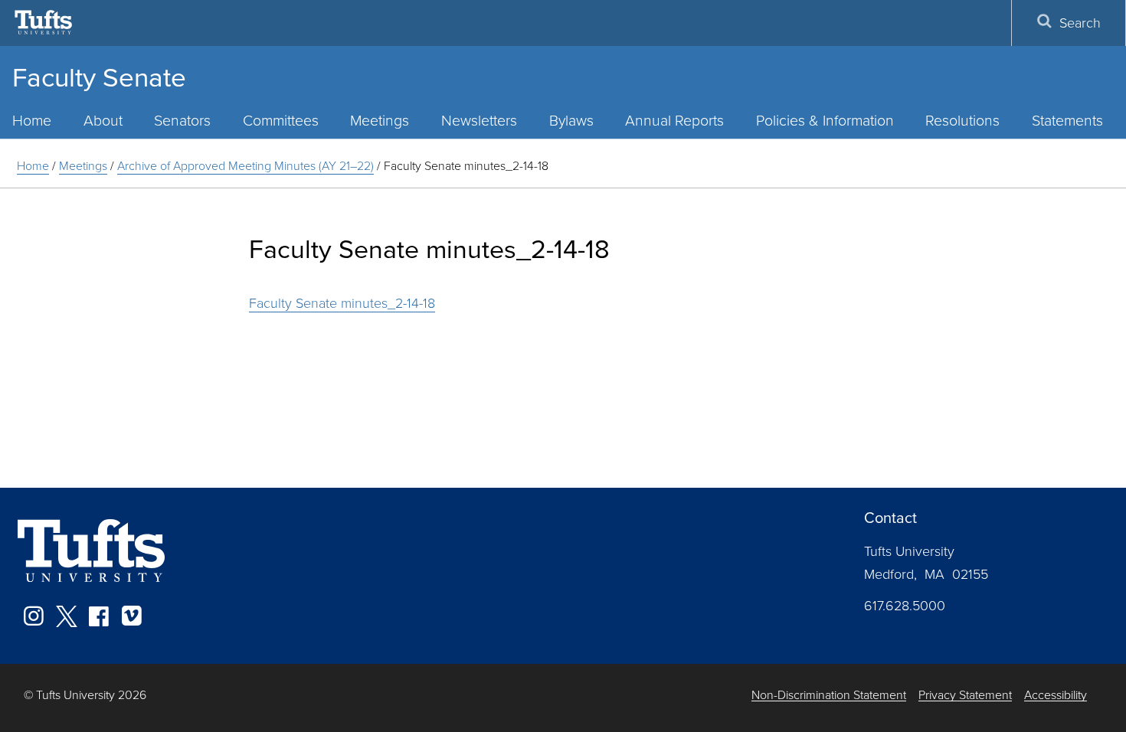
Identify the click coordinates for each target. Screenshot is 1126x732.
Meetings (379, 119)
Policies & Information (825, 119)
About (103, 119)
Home (33, 165)
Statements (1067, 119)
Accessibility (1055, 694)
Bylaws (571, 119)
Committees (281, 119)
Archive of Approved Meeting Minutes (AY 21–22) (245, 165)
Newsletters (479, 119)
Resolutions (962, 119)
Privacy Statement (965, 694)
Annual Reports (674, 119)
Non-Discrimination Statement (828, 694)
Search (1080, 22)
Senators (182, 119)
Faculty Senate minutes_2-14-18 (342, 302)
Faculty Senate (99, 76)
